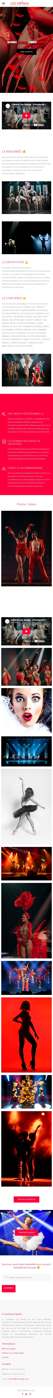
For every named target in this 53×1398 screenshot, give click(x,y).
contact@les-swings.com (18, 1379)
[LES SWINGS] (19, 3)
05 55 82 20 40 (18, 1374)
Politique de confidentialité (13, 1353)
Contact (5, 1357)
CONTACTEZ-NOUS (26, 1233)
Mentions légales (9, 1349)
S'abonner (9, 1288)
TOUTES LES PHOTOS (26, 1199)
